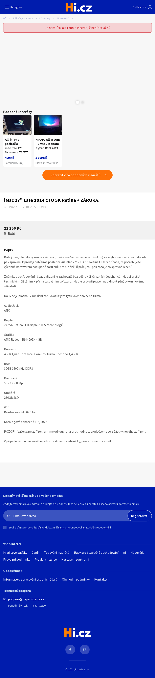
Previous (72, 102)
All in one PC (63, 18)
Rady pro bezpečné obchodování (96, 552)
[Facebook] (70, 649)
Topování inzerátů (56, 552)
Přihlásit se (139, 7)
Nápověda (137, 552)
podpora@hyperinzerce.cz (26, 599)
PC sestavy (44, 18)
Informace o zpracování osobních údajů (30, 579)
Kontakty (100, 579)
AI (124, 552)
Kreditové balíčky (15, 552)
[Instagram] (85, 649)
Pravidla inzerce (46, 559)
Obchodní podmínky (76, 579)
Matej (11, 233)
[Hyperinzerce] (78, 7)
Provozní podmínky (16, 559)
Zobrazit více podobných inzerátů (75, 175)
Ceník (35, 552)
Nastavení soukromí (75, 559)
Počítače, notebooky (23, 18)
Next (83, 102)
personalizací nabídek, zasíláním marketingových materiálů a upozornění (67, 527)
